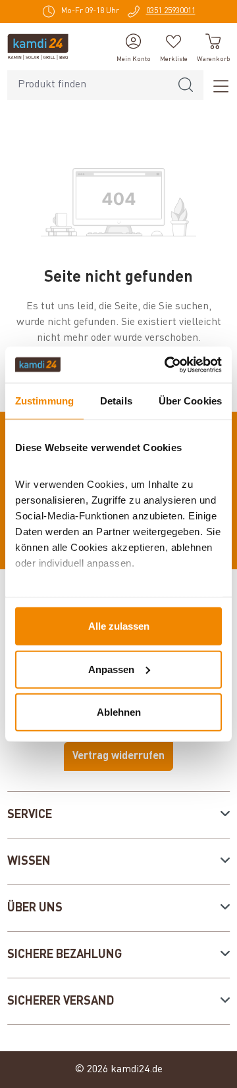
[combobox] (88, 85)
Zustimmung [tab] (44, 400)
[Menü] (216, 85)
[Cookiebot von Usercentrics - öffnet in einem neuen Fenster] (167, 364)
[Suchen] (185, 85)
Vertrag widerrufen (118, 756)
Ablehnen (119, 712)
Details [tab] (116, 400)
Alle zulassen (118, 626)
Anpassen (111, 668)
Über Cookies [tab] (190, 400)
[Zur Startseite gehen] (37, 46)
